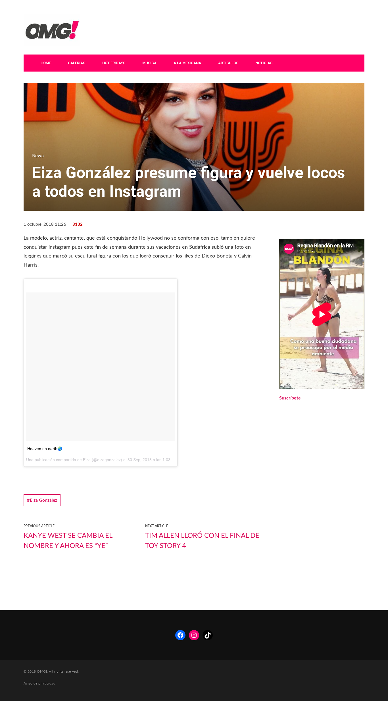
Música (149, 63)
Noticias (263, 63)
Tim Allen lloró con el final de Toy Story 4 (202, 540)
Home (46, 63)
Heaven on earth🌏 (44, 448)
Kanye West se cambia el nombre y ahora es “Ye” (68, 540)
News (38, 155)
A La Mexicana (187, 63)
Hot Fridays (113, 63)
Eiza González (43, 500)
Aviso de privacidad (39, 683)
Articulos (228, 63)
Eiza (87, 459)
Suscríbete (290, 398)
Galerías (76, 63)
